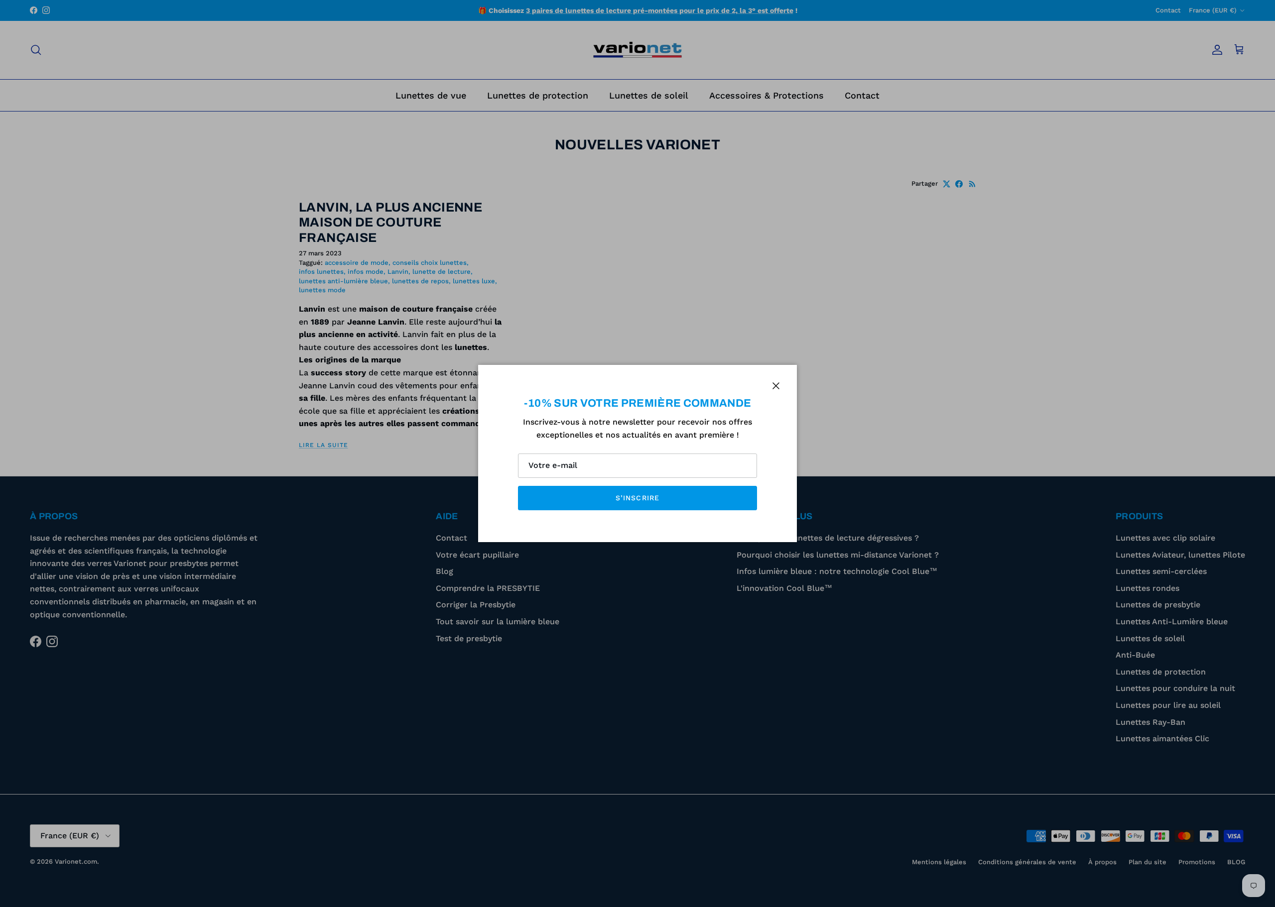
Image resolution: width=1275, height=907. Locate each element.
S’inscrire (637, 498)
